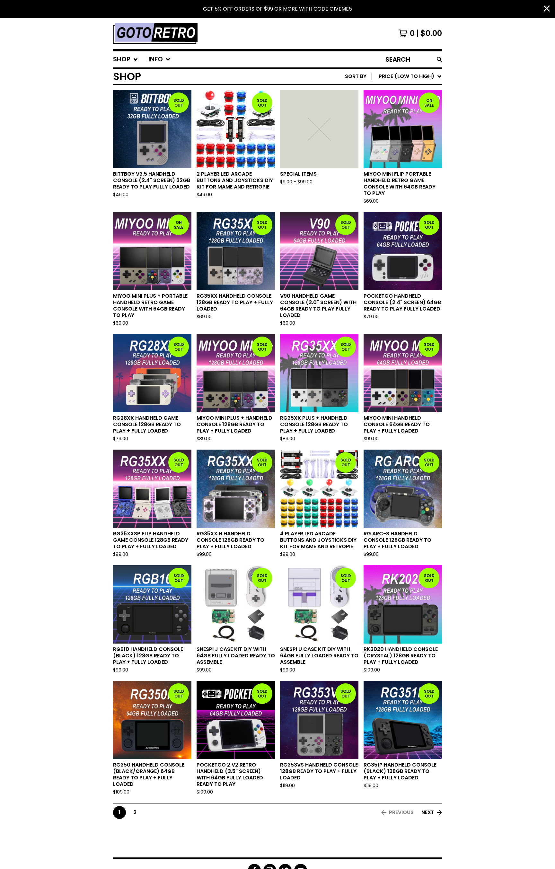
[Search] (439, 59)
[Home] (155, 33)
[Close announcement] (546, 9)
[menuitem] (125, 59)
